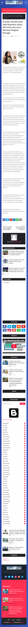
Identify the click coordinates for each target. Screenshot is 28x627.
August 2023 (14, 503)
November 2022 (14, 523)
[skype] (23, 330)
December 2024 (14, 467)
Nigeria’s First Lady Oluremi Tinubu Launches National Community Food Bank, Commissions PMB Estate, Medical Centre (16, 382)
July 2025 (14, 452)
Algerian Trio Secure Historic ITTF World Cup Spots (16, 548)
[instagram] (9, 330)
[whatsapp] (19, 330)
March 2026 (14, 434)
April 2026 (14, 432)
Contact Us (19, 619)
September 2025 (14, 447)
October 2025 (14, 445)
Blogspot (11, 622)
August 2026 (14, 423)
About (13, 619)
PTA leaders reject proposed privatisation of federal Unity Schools (16, 540)
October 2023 (14, 499)
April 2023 (14, 512)
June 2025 (14, 454)
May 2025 (14, 456)
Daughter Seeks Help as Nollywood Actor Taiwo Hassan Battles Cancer (17, 363)
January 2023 (14, 519)
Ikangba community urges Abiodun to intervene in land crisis (16, 371)
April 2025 (14, 458)
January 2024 (14, 492)
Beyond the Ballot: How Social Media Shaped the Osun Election (16, 261)
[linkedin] (14, 326)
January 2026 (14, 438)
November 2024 (14, 470)
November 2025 (14, 443)
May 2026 (14, 430)
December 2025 (14, 441)
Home (5, 15)
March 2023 (14, 514)
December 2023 (14, 494)
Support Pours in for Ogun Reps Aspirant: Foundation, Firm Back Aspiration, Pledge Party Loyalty (17, 532)
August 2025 (14, 450)
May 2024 (14, 483)
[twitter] (9, 326)
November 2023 (14, 496)
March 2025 (14, 461)
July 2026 (14, 425)
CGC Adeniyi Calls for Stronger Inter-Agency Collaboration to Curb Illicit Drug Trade (16, 253)
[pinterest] (23, 326)
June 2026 (14, 427)
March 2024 (14, 487)
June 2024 (14, 481)
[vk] (5, 330)
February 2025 (14, 463)
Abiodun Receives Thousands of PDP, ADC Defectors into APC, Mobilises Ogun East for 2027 (17, 270)
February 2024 (14, 490)
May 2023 (14, 510)
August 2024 (14, 476)
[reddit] (19, 326)
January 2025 (14, 465)
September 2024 (14, 474)
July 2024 (14, 479)
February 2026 (14, 436)
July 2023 (14, 505)
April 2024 (14, 485)
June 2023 (14, 508)
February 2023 (14, 516)
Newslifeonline (7, 36)
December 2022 (14, 521)
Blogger (22, 622)
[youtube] (14, 330)
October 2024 (14, 472)
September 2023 (14, 501)
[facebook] (5, 326)
